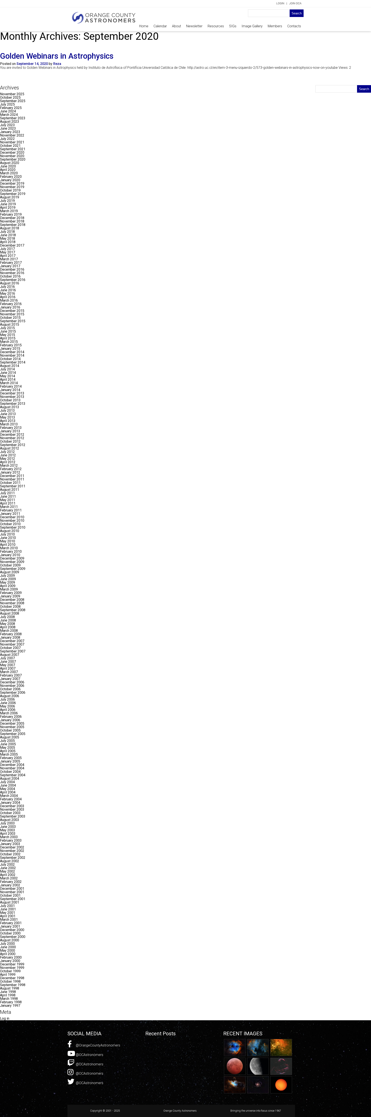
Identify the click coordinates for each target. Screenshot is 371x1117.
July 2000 (7, 944)
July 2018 (7, 232)
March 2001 (9, 920)
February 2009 (11, 593)
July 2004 (7, 782)
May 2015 (7, 335)
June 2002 (8, 868)
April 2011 (7, 503)
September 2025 (12, 101)
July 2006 (7, 699)
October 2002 (10, 854)
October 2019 (10, 190)
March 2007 (9, 672)
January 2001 (10, 926)
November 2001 (12, 892)
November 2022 (12, 135)
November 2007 (12, 644)
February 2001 (11, 923)
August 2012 (9, 448)
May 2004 (7, 789)
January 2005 (10, 761)
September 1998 (12, 985)
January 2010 (10, 555)
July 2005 (7, 741)
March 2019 (9, 211)
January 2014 (10, 390)
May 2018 (7, 238)
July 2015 (7, 328)
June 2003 (8, 827)
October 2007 (10, 648)
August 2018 (9, 228)
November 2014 (12, 355)
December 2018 (12, 218)
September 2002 (12, 858)
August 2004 (9, 778)
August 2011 (9, 490)
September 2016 (12, 280)
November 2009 (12, 562)
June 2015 (8, 331)
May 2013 (7, 417)
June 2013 (8, 414)
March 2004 (9, 796)
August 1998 (9, 988)
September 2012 (12, 445)
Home (143, 26)
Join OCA (295, 3)
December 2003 (12, 806)
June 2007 (8, 662)
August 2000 (9, 940)
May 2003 (7, 830)
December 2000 (12, 930)
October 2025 (10, 97)
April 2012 (7, 462)
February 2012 (11, 469)
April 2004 (7, 792)
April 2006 (7, 710)
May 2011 (7, 500)
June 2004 (8, 785)
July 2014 (7, 369)
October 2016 (10, 276)
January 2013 (10, 431)
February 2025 (11, 108)
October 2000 (10, 933)
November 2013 (12, 397)
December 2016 (12, 269)
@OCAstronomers (89, 1055)
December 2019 (12, 183)
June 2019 (8, 204)
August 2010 (9, 531)
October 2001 (10, 895)
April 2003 (7, 834)
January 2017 (10, 266)
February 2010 (11, 551)
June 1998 (8, 992)
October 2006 (10, 689)
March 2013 (9, 424)
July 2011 (7, 493)
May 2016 (7, 294)
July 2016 (7, 287)
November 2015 (12, 314)
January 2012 (10, 472)
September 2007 (12, 651)
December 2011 (12, 476)
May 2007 (7, 665)
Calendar (160, 26)
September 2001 (12, 899)
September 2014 (12, 362)
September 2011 (12, 486)
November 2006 (12, 686)
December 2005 (12, 723)
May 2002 (7, 871)
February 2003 (11, 840)
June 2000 (8, 947)
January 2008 (10, 637)
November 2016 (12, 273)
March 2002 (9, 878)
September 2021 (12, 149)
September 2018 (12, 225)
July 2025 (7, 104)
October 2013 (10, 400)
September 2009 (12, 569)
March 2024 (9, 115)
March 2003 (9, 837)
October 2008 (10, 607)
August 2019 (9, 197)
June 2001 (8, 909)
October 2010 (10, 524)
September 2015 (12, 321)
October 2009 (10, 565)
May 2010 (7, 541)
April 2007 (7, 668)
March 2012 (9, 465)
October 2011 (10, 483)
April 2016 (7, 297)
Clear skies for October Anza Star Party (174, 1049)
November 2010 (12, 521)
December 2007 (12, 641)
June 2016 (8, 290)
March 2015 (9, 342)
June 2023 (8, 128)
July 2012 (7, 452)
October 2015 (10, 318)
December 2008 (12, 600)
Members (275, 26)
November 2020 (12, 156)
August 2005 (9, 737)
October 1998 (10, 981)
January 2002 (10, 885)
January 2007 (10, 679)
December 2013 (12, 393)
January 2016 (10, 307)
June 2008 (8, 620)
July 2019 (7, 201)
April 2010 (7, 545)
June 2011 (8, 496)
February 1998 (11, 1002)
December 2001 (12, 889)
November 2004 (12, 768)
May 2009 (7, 582)
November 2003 (12, 809)
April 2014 (7, 379)
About (176, 26)
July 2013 (7, 410)
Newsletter (194, 26)
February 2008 (11, 634)
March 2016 (9, 300)
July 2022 (7, 139)
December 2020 (12, 152)
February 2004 (11, 799)
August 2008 (9, 613)
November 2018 (12, 221)
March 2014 (9, 383)
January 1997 (10, 1005)
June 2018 (8, 235)
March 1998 (9, 999)
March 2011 (9, 507)
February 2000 (11, 957)
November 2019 (12, 187)
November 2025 (12, 94)
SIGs (232, 26)
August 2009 (9, 572)
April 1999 (7, 975)
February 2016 (11, 304)
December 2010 (12, 517)
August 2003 (9, 820)
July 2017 (7, 249)
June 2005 (8, 744)
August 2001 (9, 902)
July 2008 (7, 617)
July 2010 (7, 534)
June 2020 (8, 166)
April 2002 (7, 875)
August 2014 (9, 366)
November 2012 (12, 438)
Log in (4, 1018)
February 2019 (11, 214)
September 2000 (12, 937)
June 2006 (8, 703)
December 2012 (12, 435)
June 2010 (8, 538)
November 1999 (12, 968)
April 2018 (7, 242)
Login (280, 3)
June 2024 (8, 111)
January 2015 (10, 349)
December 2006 (12, 682)
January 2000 (10, 961)
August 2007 (9, 655)
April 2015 (7, 338)
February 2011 (11, 510)
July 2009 (7, 576)
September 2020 (12, 159)
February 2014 (11, 386)
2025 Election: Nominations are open (173, 1054)
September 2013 (12, 404)
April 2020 (7, 170)
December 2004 (12, 765)
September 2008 (12, 610)
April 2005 (7, 751)
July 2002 (7, 864)
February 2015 (11, 345)
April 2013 (7, 421)
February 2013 (11, 428)
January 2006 (10, 720)
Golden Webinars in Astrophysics (57, 56)
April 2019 (7, 208)
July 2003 (7, 823)
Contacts (294, 26)
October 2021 (10, 146)
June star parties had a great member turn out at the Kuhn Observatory (173, 1060)
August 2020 (9, 163)
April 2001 (7, 916)
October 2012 (10, 441)
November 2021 (12, 142)
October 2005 (10, 730)
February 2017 (11, 263)
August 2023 (9, 122)
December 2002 (12, 847)
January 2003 (10, 844)
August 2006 (9, 696)
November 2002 (12, 851)
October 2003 (10, 813)
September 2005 (12, 734)
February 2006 (11, 717)
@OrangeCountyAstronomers (97, 1045)
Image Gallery (252, 26)
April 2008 (7, 627)
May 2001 (7, 913)
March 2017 (9, 259)
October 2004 (10, 772)
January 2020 (10, 180)
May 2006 (7, 706)
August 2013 (9, 407)
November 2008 (12, 603)
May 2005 (7, 748)
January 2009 (10, 596)
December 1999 (12, 964)
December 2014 (12, 352)
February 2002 (11, 882)
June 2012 (8, 455)
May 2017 (7, 252)
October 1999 (10, 971)
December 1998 (12, 978)
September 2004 (12, 775)
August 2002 (9, 861)
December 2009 (12, 558)
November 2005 (12, 727)
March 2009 (9, 589)
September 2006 (12, 692)
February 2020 (11, 177)
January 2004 (10, 803)
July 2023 (7, 125)
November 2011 (12, 479)
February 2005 (11, 758)
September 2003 (12, 816)
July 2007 (7, 658)
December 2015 (12, 311)
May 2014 (7, 376)
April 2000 (7, 954)
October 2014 (10, 359)
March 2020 (9, 173)
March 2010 (9, 548)
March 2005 (9, 754)
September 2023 (12, 118)
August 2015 (9, 324)
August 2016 (9, 283)
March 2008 (9, 631)
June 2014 (8, 373)
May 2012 (7, 459)
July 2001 (7, 906)
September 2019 (12, 194)
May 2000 (7, 950)
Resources (216, 26)
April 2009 (7, 586)
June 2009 (8, 579)
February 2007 (11, 675)
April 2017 (7, 256)
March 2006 (9, 713)
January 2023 (10, 132)
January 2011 (10, 514)
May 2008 (7, 624)
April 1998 (7, 995)
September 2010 (12, 527)
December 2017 (12, 245)
